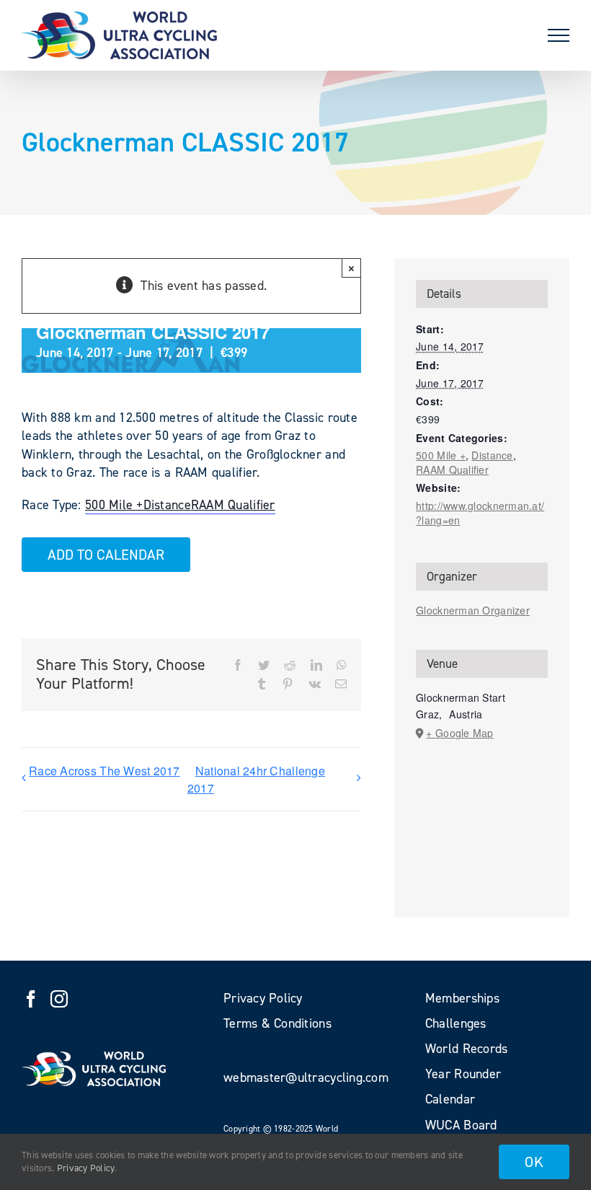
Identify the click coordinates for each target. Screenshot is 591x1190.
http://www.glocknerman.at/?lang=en (480, 512)
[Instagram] (59, 999)
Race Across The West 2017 (104, 770)
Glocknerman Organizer (473, 610)
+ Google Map (459, 733)
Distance (167, 505)
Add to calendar (106, 554)
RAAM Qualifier (233, 505)
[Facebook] (31, 999)
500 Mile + (114, 505)
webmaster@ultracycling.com (305, 1077)
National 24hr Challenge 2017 (256, 779)
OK (534, 1161)
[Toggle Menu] (558, 35)
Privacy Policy (86, 1168)
